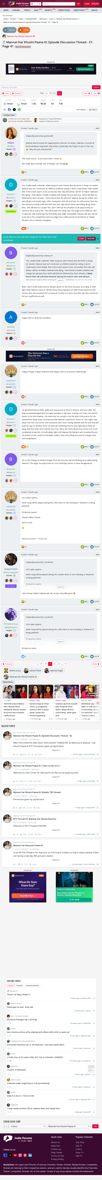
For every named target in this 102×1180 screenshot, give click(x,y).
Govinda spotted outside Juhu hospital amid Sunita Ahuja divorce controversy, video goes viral (66, 710)
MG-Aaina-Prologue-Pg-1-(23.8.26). (22, 1019)
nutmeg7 (91, 781)
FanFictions (64, 10)
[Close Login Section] (98, 238)
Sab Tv (79, 1155)
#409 (97, 554)
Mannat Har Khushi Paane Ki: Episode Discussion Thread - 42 (42, 735)
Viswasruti (87, 1061)
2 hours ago (74, 998)
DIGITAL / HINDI (86, 700)
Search (96, 87)
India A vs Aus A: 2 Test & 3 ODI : (21, 1096)
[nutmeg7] (5, 104)
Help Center (56, 1152)
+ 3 (15, 274)
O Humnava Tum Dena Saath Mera (22, 1041)
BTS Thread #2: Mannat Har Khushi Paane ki (34, 819)
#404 (97, 312)
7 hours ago (79, 1074)
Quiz (36, 10)
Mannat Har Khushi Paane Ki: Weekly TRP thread (37, 792)
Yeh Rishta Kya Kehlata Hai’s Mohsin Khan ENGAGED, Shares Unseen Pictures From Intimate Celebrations (15, 710)
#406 (97, 404)
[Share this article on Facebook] (9, 109)
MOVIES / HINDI (35, 700)
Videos (94, 10)
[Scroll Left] (4, 120)
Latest (10, 985)
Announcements (32, 985)
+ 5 (15, 580)
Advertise (55, 1145)
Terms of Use (57, 1155)
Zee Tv (79, 1145)
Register (95, 4)
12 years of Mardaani (16, 1070)
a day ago (78, 1112)
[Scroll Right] (97, 120)
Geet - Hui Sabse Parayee (19, 1016)
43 (59, 664)
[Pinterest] (25, 1155)
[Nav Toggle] (3, 4)
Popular (19, 985)
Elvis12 (88, 1074)
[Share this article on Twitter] (14, 109)
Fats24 (88, 1011)
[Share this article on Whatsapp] (19, 109)
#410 (97, 609)
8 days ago (82, 781)
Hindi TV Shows (15, 1004)
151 (65, 664)
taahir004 (87, 1023)
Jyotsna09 (91, 834)
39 (41, 664)
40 (46, 664)
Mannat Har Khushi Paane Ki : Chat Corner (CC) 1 (36, 765)
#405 (97, 366)
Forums (16, 10)
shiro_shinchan (89, 754)
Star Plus (80, 1142)
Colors (79, 1149)
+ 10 (15, 154)
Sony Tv (79, 1152)
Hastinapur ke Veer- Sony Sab (20, 1007)
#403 (97, 248)
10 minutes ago (75, 1023)
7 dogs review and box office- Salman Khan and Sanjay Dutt (33, 1108)
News (5, 10)
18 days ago (79, 808)
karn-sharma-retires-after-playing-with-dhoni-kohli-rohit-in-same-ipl (38, 1032)
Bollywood (14, 1066)
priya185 (87, 1112)
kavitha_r (87, 1087)
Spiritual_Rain (86, 1036)
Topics (27, 10)
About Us (55, 1142)
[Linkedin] (30, 1155)
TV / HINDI (7, 700)
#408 (97, 492)
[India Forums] (18, 3)
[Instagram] (20, 1155)
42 (54, 664)
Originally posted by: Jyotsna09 (39, 136)
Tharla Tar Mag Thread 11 (18, 994)
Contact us (56, 1149)
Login (87, 4)
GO (78, 4)
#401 (97, 128)
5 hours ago (77, 754)
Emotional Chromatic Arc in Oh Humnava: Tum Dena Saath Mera (35, 1045)
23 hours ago (73, 1099)
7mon (10, 103)
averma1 (87, 1048)
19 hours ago (76, 1087)
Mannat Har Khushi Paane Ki (20, 36)
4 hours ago (74, 1036)
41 (50, 664)
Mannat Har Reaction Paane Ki (28, 845)
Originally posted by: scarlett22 (39, 562)
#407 (97, 454)
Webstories (79, 10)
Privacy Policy (57, 1159)
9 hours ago (77, 1048)
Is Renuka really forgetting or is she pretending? (28, 1083)
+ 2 (15, 206)
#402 (97, 180)
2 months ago (80, 834)
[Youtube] (15, 1155)
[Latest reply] (97, 754)
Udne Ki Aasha (15, 1080)
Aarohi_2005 (86, 998)
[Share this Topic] (4, 109)
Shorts (48, 10)
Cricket (12, 1029)
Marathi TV (14, 991)
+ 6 (15, 392)
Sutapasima (90, 808)
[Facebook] (5, 1155)
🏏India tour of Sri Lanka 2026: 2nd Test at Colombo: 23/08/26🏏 (35, 1057)
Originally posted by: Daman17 (39, 255)
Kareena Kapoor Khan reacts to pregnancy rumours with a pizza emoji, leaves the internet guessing (39, 710)
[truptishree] (18, 104)
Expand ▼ (56, 750)
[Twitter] (10, 1155)
